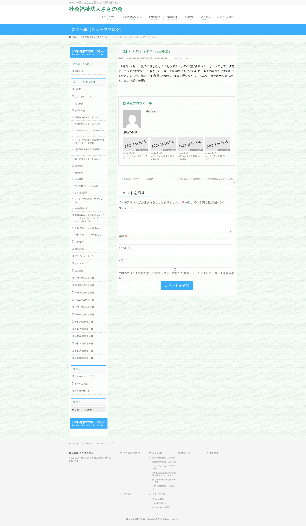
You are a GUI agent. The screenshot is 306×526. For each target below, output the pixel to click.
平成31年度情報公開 (84, 314)
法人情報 (79, 270)
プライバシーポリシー (85, 256)
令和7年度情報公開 (84, 358)
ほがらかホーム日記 (84, 376)
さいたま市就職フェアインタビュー (89, 200)
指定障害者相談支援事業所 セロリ (89, 150)
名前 (123, 236)
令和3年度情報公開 (84, 329)
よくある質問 (81, 192)
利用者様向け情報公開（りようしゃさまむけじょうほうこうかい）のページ (89, 218)
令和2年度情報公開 (84, 322)
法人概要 (79, 103)
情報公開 (185, 453)
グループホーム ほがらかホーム (89, 132)
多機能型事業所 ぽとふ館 (87, 124)
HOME (78, 89)
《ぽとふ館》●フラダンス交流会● (135, 179)
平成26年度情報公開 (84, 278)
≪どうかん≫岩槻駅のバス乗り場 (189, 158)
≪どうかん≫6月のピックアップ (135, 158)
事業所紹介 (80, 110)
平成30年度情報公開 (84, 307)
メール (124, 247)
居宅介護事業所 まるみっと (88, 159)
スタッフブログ (159, 494)
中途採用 (79, 179)
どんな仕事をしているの (86, 186)
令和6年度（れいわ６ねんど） (89, 234)
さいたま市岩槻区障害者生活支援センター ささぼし (89, 141)
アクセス (79, 241)
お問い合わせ (81, 249)
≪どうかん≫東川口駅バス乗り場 (162, 158)
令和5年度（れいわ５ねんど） (89, 228)
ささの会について (83, 96)
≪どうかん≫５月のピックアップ (216, 158)
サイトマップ (81, 263)
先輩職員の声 (81, 208)
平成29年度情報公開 (84, 300)
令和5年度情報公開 (84, 343)
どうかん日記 (142, 150)
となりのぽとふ (186, 58)
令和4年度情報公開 (84, 336)
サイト (122, 259)
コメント (125, 208)
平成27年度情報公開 (84, 285)
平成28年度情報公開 (84, 292)
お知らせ (79, 71)
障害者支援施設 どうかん (87, 117)
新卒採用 (79, 173)
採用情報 (79, 166)
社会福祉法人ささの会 (96, 9)
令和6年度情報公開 (84, 351)
